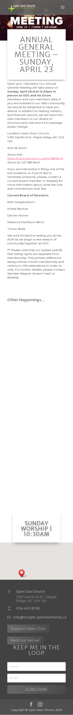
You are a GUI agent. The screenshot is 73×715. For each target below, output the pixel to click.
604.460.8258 (27, 608)
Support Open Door (28, 628)
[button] (23, 573)
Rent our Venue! (25, 640)
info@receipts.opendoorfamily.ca (39, 617)
